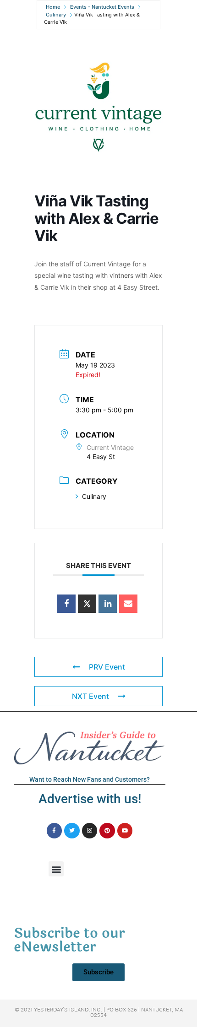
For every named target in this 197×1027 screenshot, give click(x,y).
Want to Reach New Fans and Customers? (89, 779)
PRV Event (107, 666)
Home (53, 7)
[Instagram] (90, 830)
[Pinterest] (107, 830)
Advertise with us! (89, 798)
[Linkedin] (107, 604)
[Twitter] (72, 830)
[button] (56, 868)
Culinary (56, 14)
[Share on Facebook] (66, 604)
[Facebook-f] (54, 830)
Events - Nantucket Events (102, 7)
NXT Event (90, 696)
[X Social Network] (87, 604)
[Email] (128, 604)
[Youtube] (125, 830)
